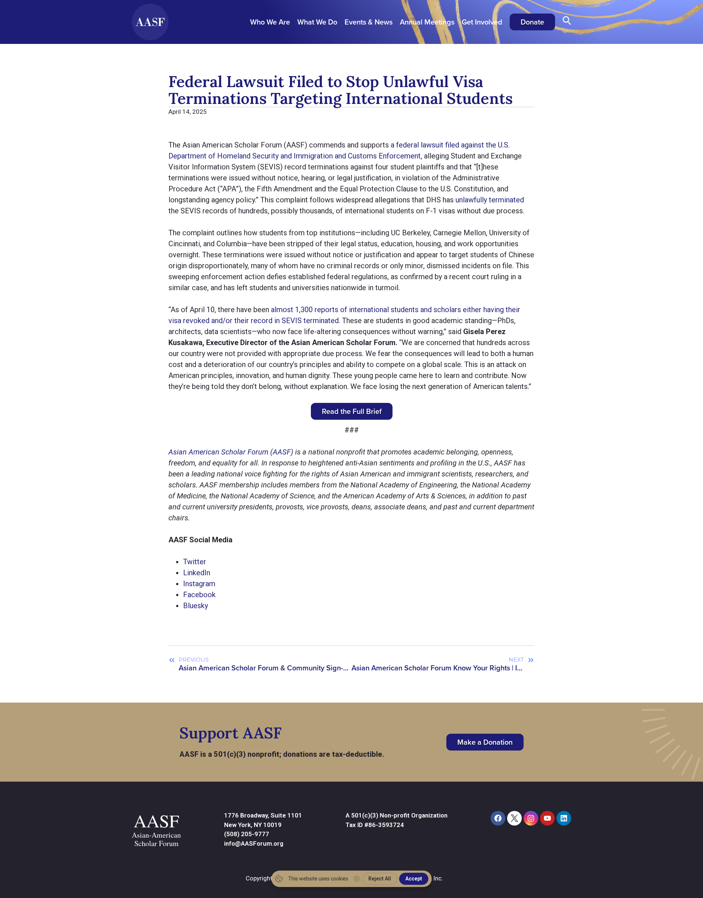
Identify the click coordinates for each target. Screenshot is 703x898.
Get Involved (482, 21)
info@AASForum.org (253, 843)
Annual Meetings (427, 21)
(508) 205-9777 (246, 834)
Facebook (199, 594)
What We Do (317, 21)
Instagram (199, 583)
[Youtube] (547, 818)
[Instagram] (531, 818)
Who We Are (270, 21)
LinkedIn (196, 572)
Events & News (369, 21)
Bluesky (195, 605)
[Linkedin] (564, 818)
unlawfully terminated (489, 199)
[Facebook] (498, 818)
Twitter (194, 561)
